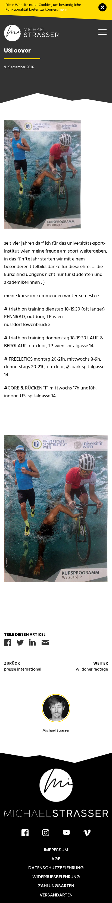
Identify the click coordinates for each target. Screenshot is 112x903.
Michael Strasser (56, 730)
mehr (63, 9)
